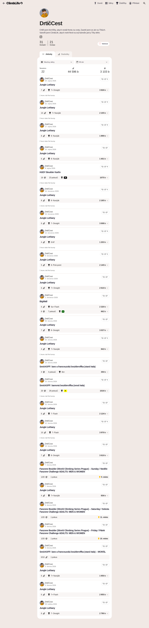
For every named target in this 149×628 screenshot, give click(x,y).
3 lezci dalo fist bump (47, 118)
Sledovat (105, 44)
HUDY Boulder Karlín (50, 172)
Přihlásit (135, 3)
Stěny (110, 3)
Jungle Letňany (47, 84)
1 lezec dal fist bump (47, 95)
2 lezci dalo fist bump (47, 141)
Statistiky (65, 54)
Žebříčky (122, 3)
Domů (99, 3)
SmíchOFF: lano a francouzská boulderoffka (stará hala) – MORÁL (73, 552)
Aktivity (49, 54)
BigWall (43, 301)
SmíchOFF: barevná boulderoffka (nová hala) (62, 385)
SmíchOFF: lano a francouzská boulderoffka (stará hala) (67, 366)
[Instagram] (41, 37)
